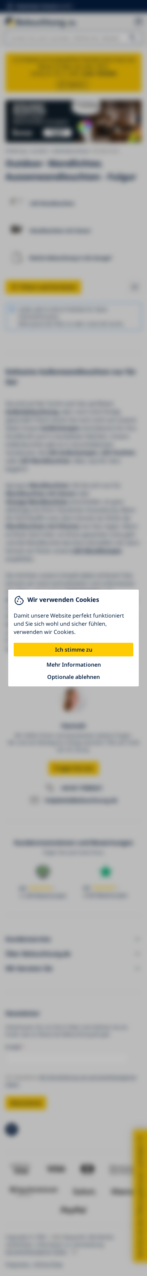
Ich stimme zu (73, 649)
